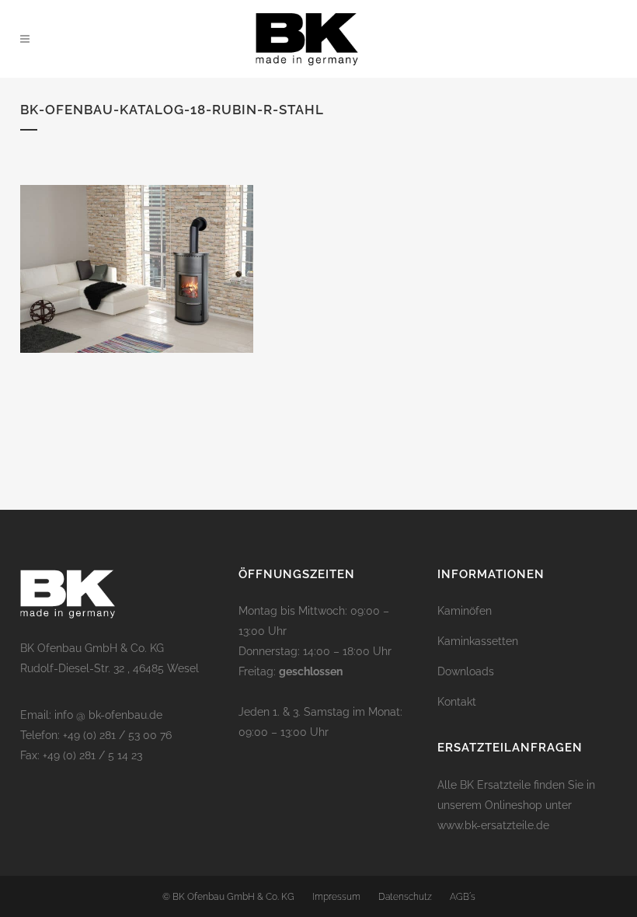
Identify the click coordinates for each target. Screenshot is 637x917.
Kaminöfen (464, 611)
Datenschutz (405, 896)
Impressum (336, 896)
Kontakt (456, 702)
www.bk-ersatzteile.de (493, 825)
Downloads (465, 671)
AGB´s (462, 896)
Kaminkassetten (477, 641)
